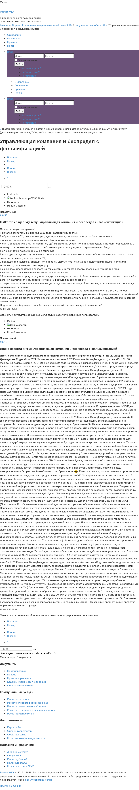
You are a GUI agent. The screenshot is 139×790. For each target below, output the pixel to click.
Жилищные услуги (18, 751)
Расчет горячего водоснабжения (26, 706)
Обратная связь (16, 734)
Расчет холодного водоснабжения (27, 702)
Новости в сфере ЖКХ (20, 766)
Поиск (10, 45)
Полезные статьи (17, 762)
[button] (10, 51)
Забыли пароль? (31, 68)
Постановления (16, 671)
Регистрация (29, 75)
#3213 (3, 342)
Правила (12, 42)
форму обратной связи (38, 779)
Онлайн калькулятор (19, 731)
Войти (19, 64)
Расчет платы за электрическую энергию (31, 710)
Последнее (13, 38)
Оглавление (14, 35)
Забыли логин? (31, 72)
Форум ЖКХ (14, 755)
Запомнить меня (27, 60)
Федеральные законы (20, 685)
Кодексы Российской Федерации (26, 681)
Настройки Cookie (10, 785)
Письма (11, 674)
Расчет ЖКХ (7, 772)
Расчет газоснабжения (20, 713)
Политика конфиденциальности (26, 738)
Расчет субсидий (17, 759)
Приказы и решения (19, 678)
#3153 (3, 215)
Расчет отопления (18, 699)
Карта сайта (14, 727)
